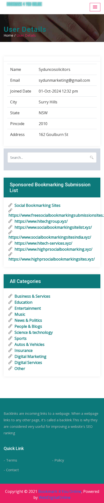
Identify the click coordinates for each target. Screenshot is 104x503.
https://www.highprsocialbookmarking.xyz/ (53, 249)
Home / (9, 35)
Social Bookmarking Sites (37, 205)
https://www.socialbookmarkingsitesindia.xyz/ (49, 237)
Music (19, 314)
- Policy (58, 460)
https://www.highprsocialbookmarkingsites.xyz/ (51, 259)
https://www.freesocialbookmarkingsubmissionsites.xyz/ (52, 215)
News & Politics (28, 320)
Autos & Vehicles (29, 344)
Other (19, 368)
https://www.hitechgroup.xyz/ (41, 221)
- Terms (10, 460)
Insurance (23, 350)
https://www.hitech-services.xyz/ (43, 243)
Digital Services (28, 362)
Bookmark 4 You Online (59, 491)
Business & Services (32, 296)
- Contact (11, 469)
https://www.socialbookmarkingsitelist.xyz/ (53, 227)
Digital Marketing (30, 356)
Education (23, 302)
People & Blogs (28, 326)
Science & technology (33, 332)
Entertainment (27, 308)
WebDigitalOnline (55, 497)
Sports (20, 338)
